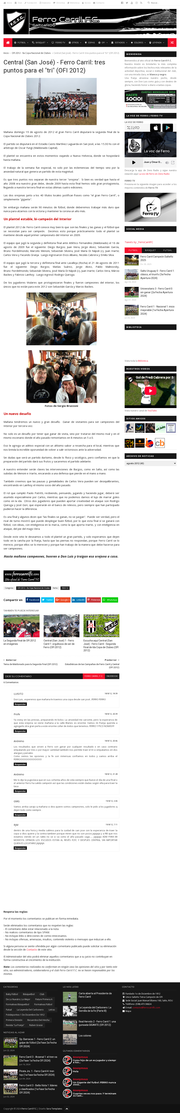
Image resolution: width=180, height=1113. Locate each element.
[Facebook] (122, 3)
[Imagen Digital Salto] (150, 432)
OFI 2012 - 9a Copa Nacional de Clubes (31, 53)
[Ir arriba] (67, 1108)
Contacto (100, 2)
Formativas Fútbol (43, 1004)
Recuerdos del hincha (38, 1020)
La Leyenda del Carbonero (30, 1009)
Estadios (120, 42)
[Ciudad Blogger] (160, 447)
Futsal (167, 250)
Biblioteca (74, 2)
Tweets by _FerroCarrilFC (139, 242)
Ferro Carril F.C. (94, 676)
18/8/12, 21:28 (111, 774)
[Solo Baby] (160, 432)
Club (20, 2)
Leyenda (157, 42)
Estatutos (46, 2)
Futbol (133, 250)
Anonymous (80, 1057)
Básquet (40, 42)
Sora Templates (54, 1108)
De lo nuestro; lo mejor (18, 999)
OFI (103, 42)
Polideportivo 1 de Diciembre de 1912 (25, 1014)
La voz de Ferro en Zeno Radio (154, 173)
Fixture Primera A (43, 999)
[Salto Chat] (140, 447)
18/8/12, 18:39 (111, 693)
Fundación (32, 2)
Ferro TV (60, 42)
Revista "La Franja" (15, 1025)
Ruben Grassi (36, 1025)
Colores (138, 42)
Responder (20, 704)
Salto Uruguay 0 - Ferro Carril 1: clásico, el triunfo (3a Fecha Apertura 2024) (157, 274)
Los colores (85, 1035)
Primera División (14, 1020)
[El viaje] (61, 344)
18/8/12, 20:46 (111, 741)
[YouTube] (132, 3)
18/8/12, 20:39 (111, 714)
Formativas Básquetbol (17, 1004)
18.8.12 (65, 588)
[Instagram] (137, 3)
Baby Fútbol (12, 994)
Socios (88, 2)
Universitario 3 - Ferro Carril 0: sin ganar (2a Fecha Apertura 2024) (156, 292)
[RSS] (141, 3)
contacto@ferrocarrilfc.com (146, 1007)
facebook (112, 676)
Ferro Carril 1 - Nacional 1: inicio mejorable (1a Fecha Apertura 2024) (157, 310)
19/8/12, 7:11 (111, 824)
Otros (75, 42)
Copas (91, 42)
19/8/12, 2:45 (111, 801)
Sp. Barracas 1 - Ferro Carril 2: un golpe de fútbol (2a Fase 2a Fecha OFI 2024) (38, 1043)
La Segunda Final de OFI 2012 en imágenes (20, 642)
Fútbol (22, 42)
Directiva (60, 2)
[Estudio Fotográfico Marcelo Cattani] (140, 432)
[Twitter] (127, 3)
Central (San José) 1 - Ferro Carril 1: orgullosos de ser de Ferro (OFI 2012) (59, 644)
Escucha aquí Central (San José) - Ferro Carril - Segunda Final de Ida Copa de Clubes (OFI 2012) (100, 645)
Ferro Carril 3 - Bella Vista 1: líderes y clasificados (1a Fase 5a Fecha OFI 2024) (38, 1089)
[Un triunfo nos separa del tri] (61, 124)
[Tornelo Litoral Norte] (149, 447)
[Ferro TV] (150, 220)
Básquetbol (29, 994)
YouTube (152, 410)
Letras (52, 1009)
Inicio (9, 2)
